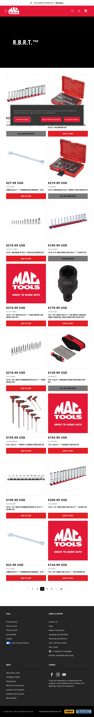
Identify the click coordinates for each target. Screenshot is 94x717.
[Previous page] (28, 589)
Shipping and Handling (58, 634)
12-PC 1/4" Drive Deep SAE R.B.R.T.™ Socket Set (67, 252)
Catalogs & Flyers (13, 677)
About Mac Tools (13, 673)
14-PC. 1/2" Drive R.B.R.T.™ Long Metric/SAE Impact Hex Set (24, 316)
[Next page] (66, 589)
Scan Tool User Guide (57, 643)
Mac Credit (53, 647)
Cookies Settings (22, 119)
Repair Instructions (57, 630)
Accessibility (11, 634)
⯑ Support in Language (61, 651)
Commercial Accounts (15, 694)
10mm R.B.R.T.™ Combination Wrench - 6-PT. (25, 190)
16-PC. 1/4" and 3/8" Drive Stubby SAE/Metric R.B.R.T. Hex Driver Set (67, 126)
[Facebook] (52, 675)
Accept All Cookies (72, 119)
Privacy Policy (11, 622)
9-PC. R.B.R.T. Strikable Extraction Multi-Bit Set (66, 381)
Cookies (9, 638)
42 (61, 589)
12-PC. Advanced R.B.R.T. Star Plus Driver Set (25, 252)
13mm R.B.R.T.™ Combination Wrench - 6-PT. (25, 572)
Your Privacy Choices (20, 643)
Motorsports (11, 681)
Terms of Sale (11, 630)
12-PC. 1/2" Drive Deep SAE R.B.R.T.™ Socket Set (67, 507)
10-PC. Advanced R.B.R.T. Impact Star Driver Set (68, 190)
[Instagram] (58, 675)
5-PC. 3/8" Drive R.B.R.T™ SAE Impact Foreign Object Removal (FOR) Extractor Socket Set (67, 316)
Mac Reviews (11, 698)
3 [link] (42, 589)
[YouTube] (64, 675)
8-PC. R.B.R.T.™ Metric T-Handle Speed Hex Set (25, 444)
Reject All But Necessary (51, 119)
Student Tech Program (15, 690)
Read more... (60, 3)
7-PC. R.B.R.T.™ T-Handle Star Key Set (63, 444)
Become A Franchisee (15, 685)
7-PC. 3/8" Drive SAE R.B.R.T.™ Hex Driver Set (66, 572)
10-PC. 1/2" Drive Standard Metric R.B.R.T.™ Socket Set (24, 508)
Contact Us (53, 622)
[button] (72, 11)
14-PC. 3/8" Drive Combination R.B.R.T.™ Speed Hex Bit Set (25, 381)
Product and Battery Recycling (61, 655)
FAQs (51, 626)
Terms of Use (11, 626)
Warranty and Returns (58, 638)
